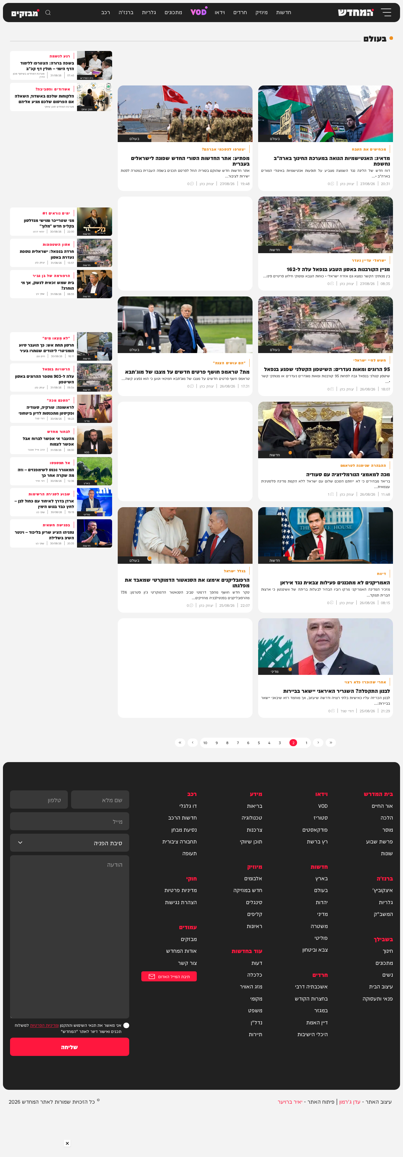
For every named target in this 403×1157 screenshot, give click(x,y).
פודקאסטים (315, 829)
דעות (256, 963)
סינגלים (254, 902)
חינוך (388, 950)
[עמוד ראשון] (331, 743)
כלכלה (254, 974)
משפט (255, 1010)
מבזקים (189, 939)
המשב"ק (383, 914)
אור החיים (382, 805)
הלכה (387, 817)
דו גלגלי (188, 805)
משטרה (319, 926)
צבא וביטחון (315, 949)
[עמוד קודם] (318, 743)
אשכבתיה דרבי (311, 986)
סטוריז (321, 817)
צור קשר (187, 963)
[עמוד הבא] (193, 743)
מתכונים (173, 12)
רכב (105, 12)
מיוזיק (261, 12)
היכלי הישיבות (312, 1034)
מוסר (387, 829)
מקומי (256, 998)
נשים (387, 974)
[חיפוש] (48, 12)
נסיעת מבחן (184, 829)
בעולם (321, 890)
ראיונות (254, 926)
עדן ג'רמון (350, 1101)
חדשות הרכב (182, 817)
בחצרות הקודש (311, 998)
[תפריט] (385, 12)
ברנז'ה (126, 12)
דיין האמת (317, 1022)
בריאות (254, 805)
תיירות (255, 1034)
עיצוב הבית (381, 986)
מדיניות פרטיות (180, 890)
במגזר (321, 1010)
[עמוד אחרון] (180, 743)
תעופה (189, 853)
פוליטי (321, 937)
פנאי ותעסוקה (378, 998)
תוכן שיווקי (251, 841)
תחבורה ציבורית (179, 841)
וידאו (220, 12)
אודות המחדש (181, 950)
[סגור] (67, 1143)
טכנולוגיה (252, 817)
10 (205, 742)
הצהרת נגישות (181, 902)
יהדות (322, 902)
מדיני (322, 914)
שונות (387, 853)
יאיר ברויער (290, 1101)
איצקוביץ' (382, 890)
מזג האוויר (251, 986)
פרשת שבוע (379, 841)
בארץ (321, 878)
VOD (199, 11)
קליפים (254, 914)
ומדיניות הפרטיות (44, 1024)
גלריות (149, 12)
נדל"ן (256, 1022)
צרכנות (254, 829)
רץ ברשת (317, 841)
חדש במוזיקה (247, 890)
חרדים (240, 12)
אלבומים (253, 878)
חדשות (283, 12)
